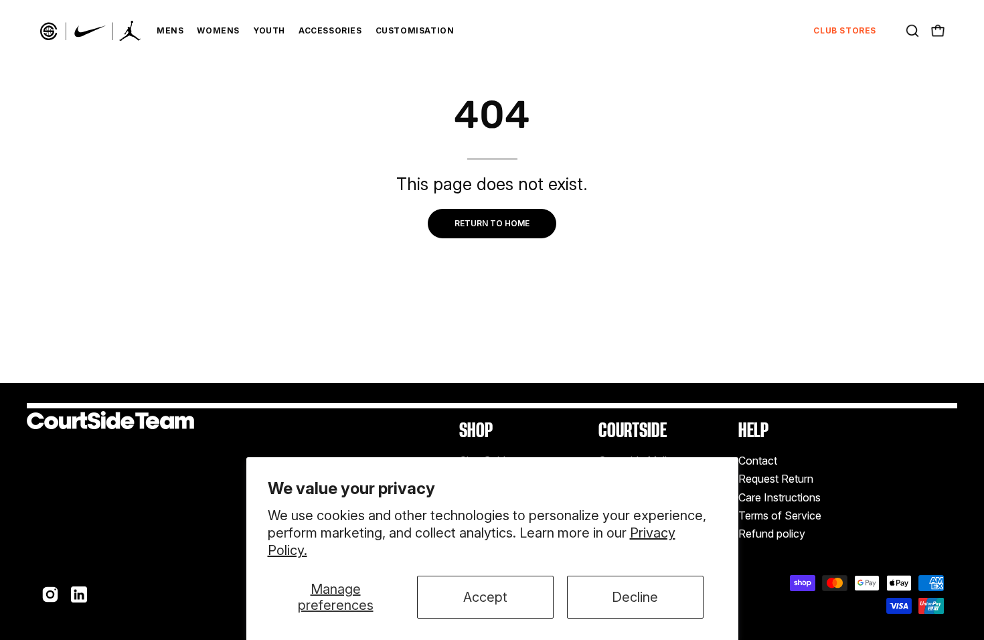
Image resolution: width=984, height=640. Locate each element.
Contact (757, 460)
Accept (485, 597)
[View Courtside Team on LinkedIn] (79, 594)
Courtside (632, 430)
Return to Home (492, 223)
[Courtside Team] (90, 31)
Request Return (775, 479)
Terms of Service (779, 515)
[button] (912, 31)
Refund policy (771, 534)
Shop (476, 430)
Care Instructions (779, 497)
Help (753, 430)
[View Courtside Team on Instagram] (50, 594)
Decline (635, 597)
